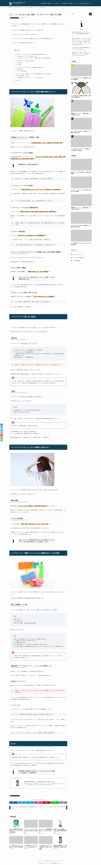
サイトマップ (42, 860)
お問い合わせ (48, 860)
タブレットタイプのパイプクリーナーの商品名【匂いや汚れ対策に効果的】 (34, 58)
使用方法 (20, 62)
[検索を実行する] (90, 14)
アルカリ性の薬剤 (22, 71)
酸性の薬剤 (20, 69)
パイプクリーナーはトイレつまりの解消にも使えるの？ (30, 67)
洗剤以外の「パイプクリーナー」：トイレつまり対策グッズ (31, 77)
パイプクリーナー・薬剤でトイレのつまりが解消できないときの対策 (33, 73)
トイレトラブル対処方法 (78, 257)
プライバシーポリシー (57, 860)
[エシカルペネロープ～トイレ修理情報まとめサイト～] (17, 3)
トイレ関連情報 (76, 260)
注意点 (19, 64)
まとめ (18, 80)
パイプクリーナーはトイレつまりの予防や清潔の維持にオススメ (32, 54)
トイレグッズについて (14, 17)
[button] (13, 802)
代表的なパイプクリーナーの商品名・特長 (27, 56)
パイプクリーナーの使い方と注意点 (25, 60)
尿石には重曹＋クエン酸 (23, 75)
